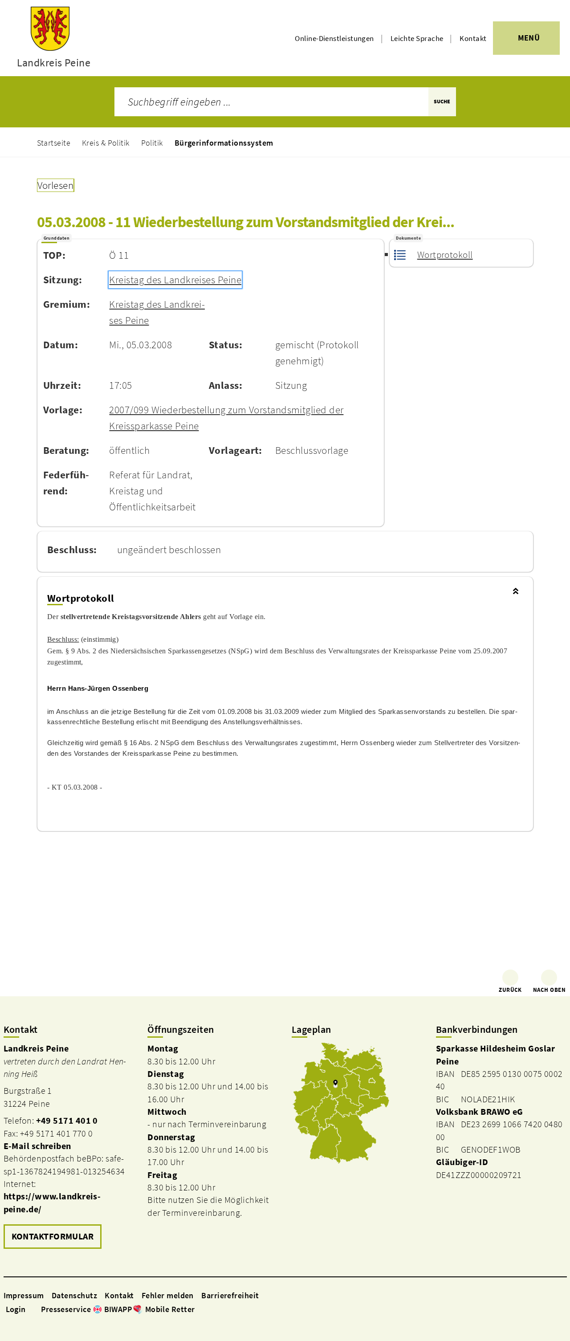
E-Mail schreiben (37, 1146)
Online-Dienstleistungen (334, 38)
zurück (510, 990)
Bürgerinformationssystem (224, 143)
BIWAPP (118, 1309)
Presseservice (66, 1309)
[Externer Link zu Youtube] (220, 1309)
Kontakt (473, 38)
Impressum (24, 1295)
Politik (152, 143)
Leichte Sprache (417, 38)
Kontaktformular (53, 1236)
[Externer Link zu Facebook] (199, 1309)
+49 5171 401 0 (67, 1120)
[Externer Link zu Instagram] (210, 1309)
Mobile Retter (170, 1309)
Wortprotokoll (444, 255)
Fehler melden (168, 1295)
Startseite (54, 143)
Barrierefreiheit (230, 1295)
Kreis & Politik (106, 143)
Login (16, 1309)
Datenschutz (74, 1295)
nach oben (549, 990)
